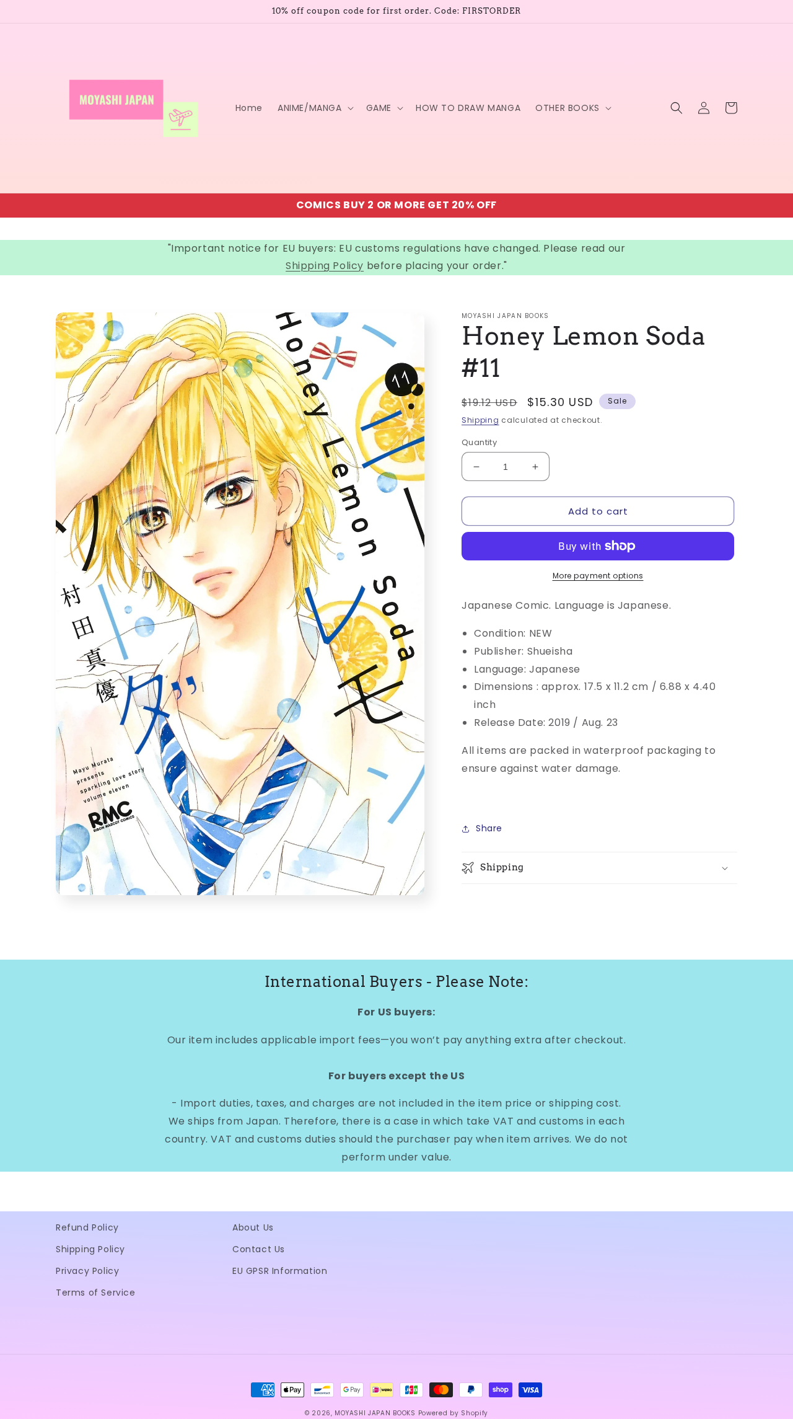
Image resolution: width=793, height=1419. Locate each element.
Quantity (479, 442)
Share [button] (489, 828)
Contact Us (258, 1249)
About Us (253, 1227)
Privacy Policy (87, 1271)
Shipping (480, 420)
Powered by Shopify (453, 1413)
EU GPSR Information (279, 1271)
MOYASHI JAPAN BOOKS (375, 1413)
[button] (314, 108)
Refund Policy (87, 1227)
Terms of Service (96, 1292)
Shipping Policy (325, 266)
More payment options (598, 575)
